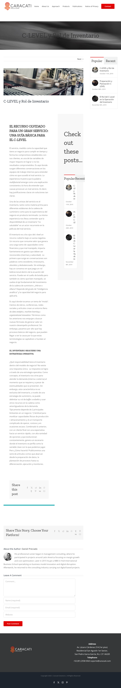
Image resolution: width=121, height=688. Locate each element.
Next (79, 59)
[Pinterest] (35, 491)
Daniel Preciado (29, 548)
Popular (69, 178)
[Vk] (40, 491)
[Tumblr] (31, 491)
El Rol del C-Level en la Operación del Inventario (74, 247)
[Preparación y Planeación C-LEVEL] (69, 212)
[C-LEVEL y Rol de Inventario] (69, 186)
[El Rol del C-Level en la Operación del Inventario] (69, 236)
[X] (32, 487)
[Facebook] (27, 487)
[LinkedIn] (40, 487)
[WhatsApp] (44, 487)
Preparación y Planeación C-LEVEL (74, 217)
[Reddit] (36, 487)
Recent (80, 178)
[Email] (44, 491)
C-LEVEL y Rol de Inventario (74, 192)
